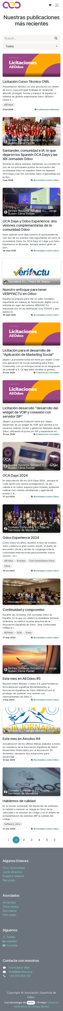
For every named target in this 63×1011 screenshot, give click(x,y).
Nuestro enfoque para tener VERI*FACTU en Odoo (25, 292)
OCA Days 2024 (15, 475)
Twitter (10, 937)
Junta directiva (12, 872)
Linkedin (11, 941)
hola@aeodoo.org (20, 971)
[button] (31, 46)
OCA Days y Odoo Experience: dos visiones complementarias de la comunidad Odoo (30, 225)
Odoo (7, 566)
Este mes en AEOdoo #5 (22, 679)
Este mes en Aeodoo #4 (21, 739)
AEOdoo (8, 104)
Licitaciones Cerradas (47, 372)
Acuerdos (9, 902)
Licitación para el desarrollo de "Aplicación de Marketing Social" (28, 352)
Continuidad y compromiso (23, 610)
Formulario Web (19, 967)
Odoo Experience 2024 (21, 538)
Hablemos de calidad (19, 801)
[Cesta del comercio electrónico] (49, 5)
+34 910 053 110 (19, 976)
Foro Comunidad (14, 867)
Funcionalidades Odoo (41, 560)
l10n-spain (9, 915)
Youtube (11, 945)
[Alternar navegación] (56, 5)
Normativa (9, 910)
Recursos (9, 880)
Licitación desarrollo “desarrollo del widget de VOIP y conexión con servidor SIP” (30, 412)
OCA (19, 632)
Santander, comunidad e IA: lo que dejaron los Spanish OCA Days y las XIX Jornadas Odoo (30, 154)
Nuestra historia (13, 876)
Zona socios (11, 906)
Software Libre (12, 824)
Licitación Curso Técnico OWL (26, 82)
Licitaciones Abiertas (48, 109)
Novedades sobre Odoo (46, 180)
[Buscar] (56, 38)
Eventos (21, 560)
